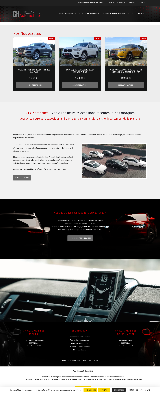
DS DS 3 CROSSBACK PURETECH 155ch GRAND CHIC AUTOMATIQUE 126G (126, 71)
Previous (78, 161)
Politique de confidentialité (80, 347)
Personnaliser (118, 390)
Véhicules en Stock (67, 14)
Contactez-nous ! (22, 178)
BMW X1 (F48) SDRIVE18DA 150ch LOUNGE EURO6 (80, 71)
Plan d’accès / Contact (79, 343)
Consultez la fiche (34, 85)
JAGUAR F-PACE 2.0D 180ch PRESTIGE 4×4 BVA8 (34, 71)
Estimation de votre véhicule (79, 337)
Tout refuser (104, 390)
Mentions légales (79, 350)
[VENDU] (34, 51)
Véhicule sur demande (89, 14)
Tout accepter (90, 390)
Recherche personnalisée (113, 14)
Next (150, 161)
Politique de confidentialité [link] (139, 390)
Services (132, 14)
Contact (141, 14)
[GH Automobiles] (28, 12)
